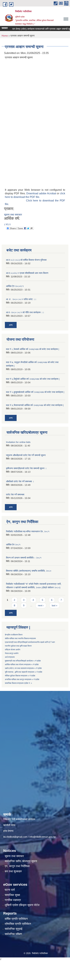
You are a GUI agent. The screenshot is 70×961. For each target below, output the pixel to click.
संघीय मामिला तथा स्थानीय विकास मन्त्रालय (20, 638)
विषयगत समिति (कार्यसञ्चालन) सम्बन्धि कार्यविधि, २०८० (28, 570)
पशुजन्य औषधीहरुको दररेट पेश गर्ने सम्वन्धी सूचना (26, 455)
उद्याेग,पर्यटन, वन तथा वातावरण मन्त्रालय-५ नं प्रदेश (23, 668)
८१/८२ (7, 224)
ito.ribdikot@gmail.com (15, 836)
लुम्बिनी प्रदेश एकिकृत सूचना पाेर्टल (22, 905)
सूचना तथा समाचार (13, 214)
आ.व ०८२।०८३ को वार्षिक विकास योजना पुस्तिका (26, 260)
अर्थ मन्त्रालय (10, 657)
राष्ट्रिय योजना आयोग (12, 649)
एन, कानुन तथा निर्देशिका (17, 866)
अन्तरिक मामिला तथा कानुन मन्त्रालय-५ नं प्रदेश (22, 679)
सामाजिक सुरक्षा (12, 895)
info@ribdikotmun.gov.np (42, 836)
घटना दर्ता (10, 889)
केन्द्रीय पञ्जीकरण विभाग (13, 635)
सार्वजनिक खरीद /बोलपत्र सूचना (21, 861)
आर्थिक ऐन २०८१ (13, 544)
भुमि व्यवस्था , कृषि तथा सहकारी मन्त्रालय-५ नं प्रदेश (23, 672)
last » (54, 605)
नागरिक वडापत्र (13, 900)
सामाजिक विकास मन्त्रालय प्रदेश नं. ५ (18, 683)
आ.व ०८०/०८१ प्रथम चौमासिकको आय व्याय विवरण (27, 273)
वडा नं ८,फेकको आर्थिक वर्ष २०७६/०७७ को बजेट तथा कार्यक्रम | (32, 349)
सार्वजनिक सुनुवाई (13, 928)
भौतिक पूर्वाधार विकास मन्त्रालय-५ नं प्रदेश (20, 676)
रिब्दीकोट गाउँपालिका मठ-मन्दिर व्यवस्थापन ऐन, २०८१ (27, 531)
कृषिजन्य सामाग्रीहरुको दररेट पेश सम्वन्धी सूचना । (26, 468)
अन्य (11, 325)
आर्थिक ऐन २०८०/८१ (15, 286)
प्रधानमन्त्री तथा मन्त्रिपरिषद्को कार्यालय (19, 642)
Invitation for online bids (18, 442)
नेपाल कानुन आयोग (11, 653)
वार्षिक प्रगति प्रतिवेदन (16, 918)
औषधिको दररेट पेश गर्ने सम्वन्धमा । (20, 481)
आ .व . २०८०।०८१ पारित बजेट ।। (21, 299)
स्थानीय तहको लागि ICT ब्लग (44, 642)
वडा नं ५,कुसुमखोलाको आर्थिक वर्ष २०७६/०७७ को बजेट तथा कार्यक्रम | (35, 392)
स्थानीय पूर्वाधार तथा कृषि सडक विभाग (18, 646)
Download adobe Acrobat (41, 193)
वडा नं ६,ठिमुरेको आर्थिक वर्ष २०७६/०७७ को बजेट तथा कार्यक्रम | (33, 379)
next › (41, 605)
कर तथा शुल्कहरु (13, 871)
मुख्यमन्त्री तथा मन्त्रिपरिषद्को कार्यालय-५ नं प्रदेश (23, 661)
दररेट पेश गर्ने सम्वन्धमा (15, 494)
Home (5, 35)
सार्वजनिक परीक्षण (13, 934)
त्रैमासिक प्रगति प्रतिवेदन (18, 923)
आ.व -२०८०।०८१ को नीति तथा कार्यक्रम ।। (25, 312)
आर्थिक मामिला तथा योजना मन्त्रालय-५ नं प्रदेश (22, 664)
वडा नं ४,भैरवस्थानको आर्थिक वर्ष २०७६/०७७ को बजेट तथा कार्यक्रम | (35, 405)
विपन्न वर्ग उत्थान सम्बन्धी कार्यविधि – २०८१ (23, 557)
